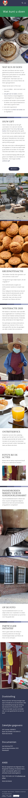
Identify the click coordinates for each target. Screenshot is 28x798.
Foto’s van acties (17, 109)
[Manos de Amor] (11, 3)
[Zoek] (21, 3)
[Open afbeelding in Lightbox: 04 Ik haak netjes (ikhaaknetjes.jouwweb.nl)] (24, 480)
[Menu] (25, 3)
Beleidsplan (5, 750)
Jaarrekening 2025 (7, 746)
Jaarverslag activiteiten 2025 (10, 748)
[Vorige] (5, 472)
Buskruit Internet (8, 793)
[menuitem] (21, 3)
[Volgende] (22, 472)
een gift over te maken (10, 94)
